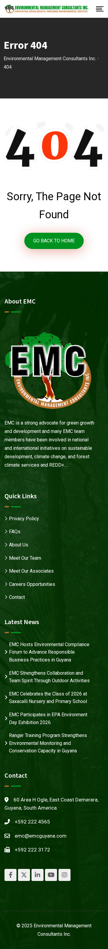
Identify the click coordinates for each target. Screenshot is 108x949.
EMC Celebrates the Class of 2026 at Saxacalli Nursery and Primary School (48, 698)
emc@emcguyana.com (41, 836)
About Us (18, 545)
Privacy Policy (24, 518)
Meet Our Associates (31, 571)
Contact (17, 597)
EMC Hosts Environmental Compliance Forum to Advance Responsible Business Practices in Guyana (49, 652)
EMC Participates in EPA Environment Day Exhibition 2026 (48, 718)
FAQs (14, 531)
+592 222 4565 (32, 822)
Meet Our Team (25, 558)
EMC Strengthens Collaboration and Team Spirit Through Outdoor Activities (49, 677)
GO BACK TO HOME (54, 241)
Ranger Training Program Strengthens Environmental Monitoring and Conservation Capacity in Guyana (48, 743)
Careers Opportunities (32, 584)
